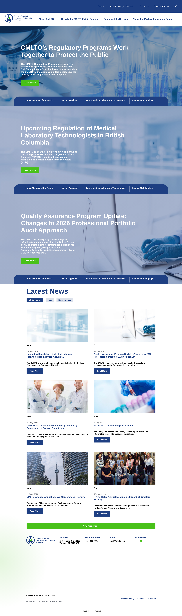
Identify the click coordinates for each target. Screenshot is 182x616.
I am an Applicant (69, 100)
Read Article (30, 83)
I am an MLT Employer (143, 100)
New (50, 300)
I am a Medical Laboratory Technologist (105, 100)
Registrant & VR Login (116, 19)
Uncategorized (64, 300)
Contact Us (144, 6)
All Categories (34, 300)
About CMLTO (46, 19)
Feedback (141, 599)
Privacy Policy (127, 599)
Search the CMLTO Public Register (80, 19)
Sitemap (152, 599)
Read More (35, 371)
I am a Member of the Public (39, 100)
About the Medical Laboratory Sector (153, 19)
